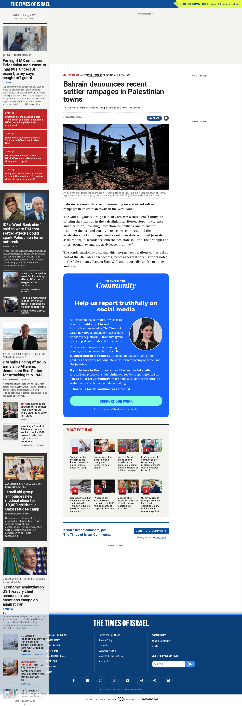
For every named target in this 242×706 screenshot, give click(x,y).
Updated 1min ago (22, 55)
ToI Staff (7, 82)
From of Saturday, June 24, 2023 (106, 75)
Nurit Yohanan (30, 311)
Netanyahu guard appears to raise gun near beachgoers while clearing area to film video (34, 409)
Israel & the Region (56, 635)
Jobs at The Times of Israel (112, 656)
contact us (104, 661)
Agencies (25, 291)
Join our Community (194, 4)
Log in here (160, 537)
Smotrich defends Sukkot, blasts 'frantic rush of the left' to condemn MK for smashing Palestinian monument (24, 121)
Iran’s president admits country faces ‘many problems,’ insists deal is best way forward (150, 464)
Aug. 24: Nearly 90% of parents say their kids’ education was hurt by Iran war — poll (33, 672)
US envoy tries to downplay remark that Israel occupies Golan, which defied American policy (150, 504)
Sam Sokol (28, 445)
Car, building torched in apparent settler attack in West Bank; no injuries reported (33, 302)
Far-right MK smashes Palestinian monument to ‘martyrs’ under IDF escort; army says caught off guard (24, 69)
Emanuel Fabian (30, 289)
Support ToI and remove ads (225, 4)
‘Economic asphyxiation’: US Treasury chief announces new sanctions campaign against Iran (24, 595)
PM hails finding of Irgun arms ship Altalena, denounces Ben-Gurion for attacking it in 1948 (24, 368)
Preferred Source (131, 107)
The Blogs (51, 661)
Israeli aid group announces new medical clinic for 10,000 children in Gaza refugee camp (22, 500)
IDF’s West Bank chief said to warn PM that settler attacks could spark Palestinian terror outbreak (23, 233)
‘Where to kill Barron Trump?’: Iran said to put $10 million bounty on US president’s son (104, 503)
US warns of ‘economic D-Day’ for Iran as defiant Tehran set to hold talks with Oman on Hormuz (34, 643)
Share (156, 118)
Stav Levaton (11, 246)
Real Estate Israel (56, 656)
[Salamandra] (150, 699)
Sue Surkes (13, 514)
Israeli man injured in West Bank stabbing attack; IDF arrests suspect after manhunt (33, 279)
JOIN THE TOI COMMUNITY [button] (151, 530)
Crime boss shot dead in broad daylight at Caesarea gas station (103, 462)
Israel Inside (53, 645)
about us (103, 645)
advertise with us (107, 650)
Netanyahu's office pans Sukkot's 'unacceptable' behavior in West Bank (22, 140)
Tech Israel (52, 650)
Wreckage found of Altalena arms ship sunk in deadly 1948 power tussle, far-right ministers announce (80, 504)
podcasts (51, 666)
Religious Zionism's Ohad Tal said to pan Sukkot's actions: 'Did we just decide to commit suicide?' (24, 176)
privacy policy (105, 640)
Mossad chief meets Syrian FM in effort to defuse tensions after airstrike (128, 503)
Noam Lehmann (11, 380)
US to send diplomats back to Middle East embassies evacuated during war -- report (23, 158)
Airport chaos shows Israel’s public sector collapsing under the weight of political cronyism (128, 464)
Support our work (116, 401)
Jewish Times (53, 640)
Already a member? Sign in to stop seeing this (116, 408)
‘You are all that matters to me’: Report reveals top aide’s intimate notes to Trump (80, 462)
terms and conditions (109, 635)
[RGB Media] (123, 699)
